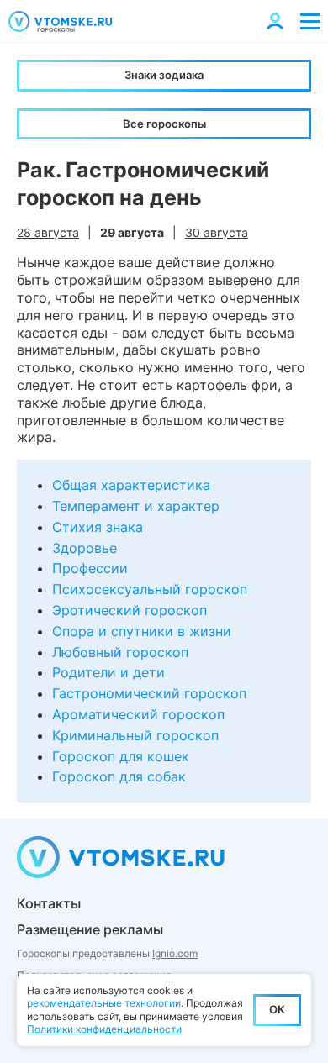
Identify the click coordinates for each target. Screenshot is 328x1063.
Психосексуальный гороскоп (149, 589)
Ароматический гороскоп (138, 714)
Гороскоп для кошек (120, 756)
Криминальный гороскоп (135, 735)
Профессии (90, 568)
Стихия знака (97, 526)
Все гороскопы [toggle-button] (164, 123)
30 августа (216, 232)
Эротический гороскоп (129, 610)
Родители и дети (108, 672)
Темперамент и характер (136, 505)
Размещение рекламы (90, 929)
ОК (277, 1009)
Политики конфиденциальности (104, 1029)
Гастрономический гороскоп (149, 693)
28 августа (48, 232)
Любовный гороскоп (120, 652)
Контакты (49, 903)
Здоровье (84, 547)
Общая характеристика (131, 484)
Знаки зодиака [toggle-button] (164, 75)
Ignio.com (175, 953)
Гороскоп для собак (119, 776)
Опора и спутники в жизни (141, 631)
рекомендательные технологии (104, 1003)
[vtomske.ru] (60, 21)
